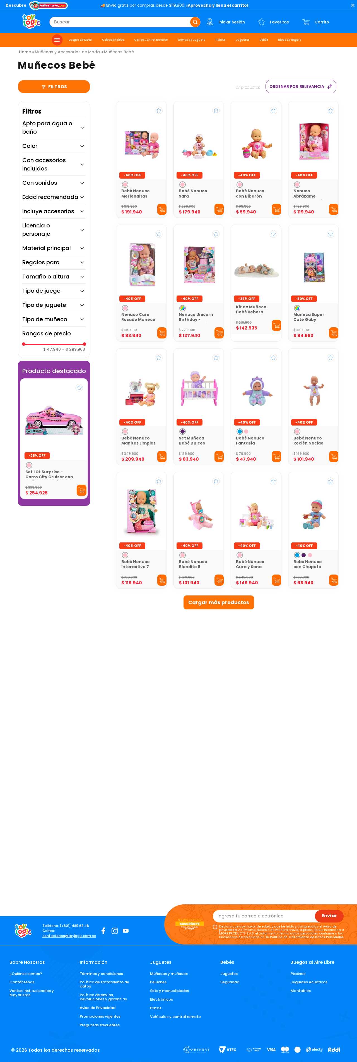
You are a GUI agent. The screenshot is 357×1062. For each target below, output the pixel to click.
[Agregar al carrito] (81, 490)
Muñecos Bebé (119, 52)
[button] (54, 127)
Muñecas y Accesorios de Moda (67, 52)
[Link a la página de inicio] (25, 52)
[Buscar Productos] (195, 22)
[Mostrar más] (219, 602)
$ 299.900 (73, 349)
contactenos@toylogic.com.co (69, 935)
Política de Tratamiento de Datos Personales (307, 937)
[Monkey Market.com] (48, 6)
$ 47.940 (52, 349)
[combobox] (125, 22)
